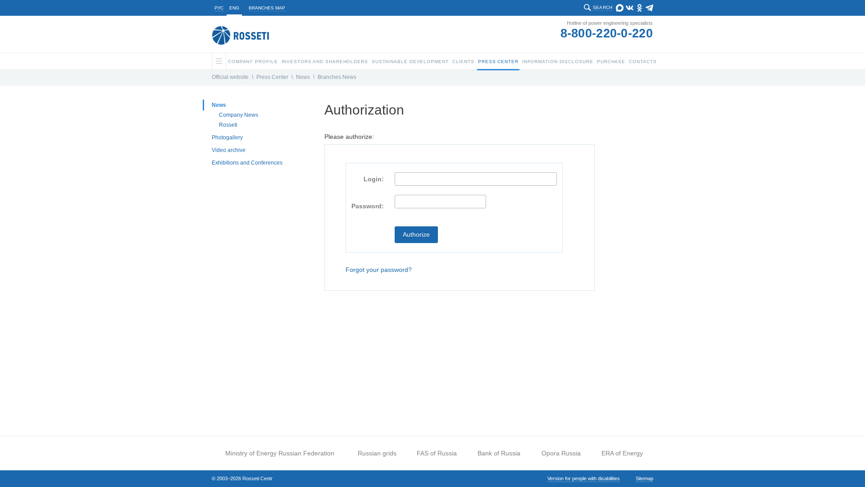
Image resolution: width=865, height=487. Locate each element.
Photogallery (227, 137)
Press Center (272, 77)
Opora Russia (561, 453)
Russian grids (377, 453)
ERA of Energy (622, 453)
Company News (238, 115)
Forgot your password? (379, 269)
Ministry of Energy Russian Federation (279, 453)
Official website (230, 77)
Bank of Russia (499, 453)
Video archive (229, 150)
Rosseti (228, 125)
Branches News (337, 77)
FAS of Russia (437, 453)
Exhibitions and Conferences (247, 163)
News (303, 77)
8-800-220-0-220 (606, 33)
